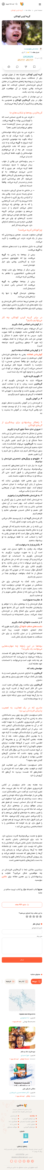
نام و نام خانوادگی (37, 928)
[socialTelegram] (32, 1161)
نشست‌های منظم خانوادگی (30, 626)
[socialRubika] (11, 1161)
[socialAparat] (24, 1161)
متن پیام (39, 936)
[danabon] (22, 4)
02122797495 (20, 1154)
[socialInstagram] (28, 1161)
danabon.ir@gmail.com (20, 1157)
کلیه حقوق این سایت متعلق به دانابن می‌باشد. (22, 1167)
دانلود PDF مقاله (20, 905)
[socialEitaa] (15, 1161)
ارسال (22, 960)
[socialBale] (20, 1161)
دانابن (4, 876)
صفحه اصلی (38, 10)
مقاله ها (28, 10)
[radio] (40, 916)
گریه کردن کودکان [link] (17, 10)
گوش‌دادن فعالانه (34, 354)
